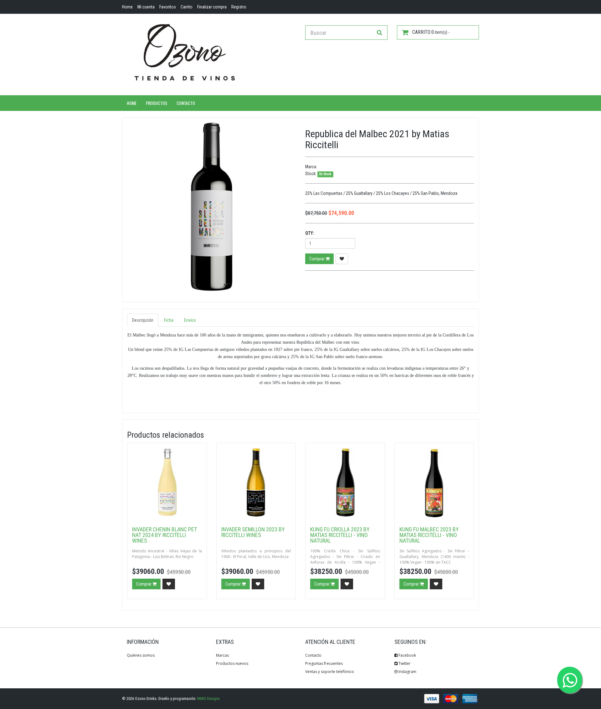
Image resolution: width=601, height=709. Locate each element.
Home (131, 103)
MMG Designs (208, 698)
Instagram (407, 671)
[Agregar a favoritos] (342, 258)
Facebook (407, 655)
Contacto (186, 103)
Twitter (404, 663)
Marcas (222, 655)
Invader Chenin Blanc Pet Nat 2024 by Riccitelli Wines (164, 535)
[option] (211, 206)
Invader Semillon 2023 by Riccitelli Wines (253, 532)
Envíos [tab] (190, 320)
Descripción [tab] (142, 320)
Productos (156, 103)
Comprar (317, 258)
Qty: (309, 233)
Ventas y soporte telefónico (329, 671)
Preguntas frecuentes (324, 663)
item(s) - (430, 32)
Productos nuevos (232, 663)
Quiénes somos (141, 655)
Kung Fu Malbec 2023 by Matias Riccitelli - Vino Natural (429, 535)
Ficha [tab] (168, 320)
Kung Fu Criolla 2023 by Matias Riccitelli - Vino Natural (340, 535)
